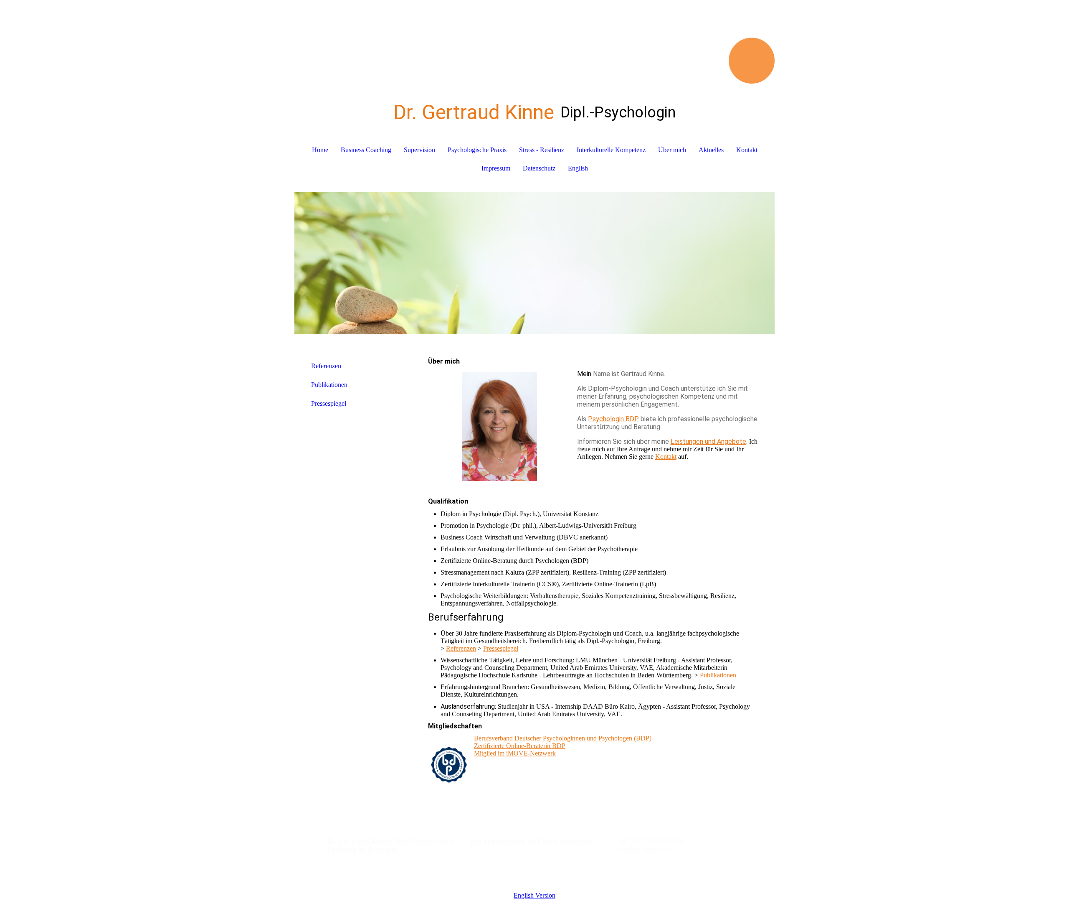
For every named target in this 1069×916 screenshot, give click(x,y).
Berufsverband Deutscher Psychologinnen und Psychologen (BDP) (562, 738)
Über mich (672, 149)
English (578, 168)
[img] (534, 42)
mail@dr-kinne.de (642, 849)
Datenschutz (539, 168)
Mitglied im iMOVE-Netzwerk (515, 753)
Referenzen (326, 365)
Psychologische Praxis (477, 149)
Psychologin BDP (613, 419)
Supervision (419, 149)
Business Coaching (366, 149)
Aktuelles (711, 149)
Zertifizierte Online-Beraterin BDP (519, 745)
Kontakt (746, 149)
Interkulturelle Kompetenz (611, 149)
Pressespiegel (328, 403)
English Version (534, 895)
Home (320, 149)
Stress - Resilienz (541, 149)
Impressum (495, 168)
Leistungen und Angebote (708, 441)
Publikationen (329, 384)
